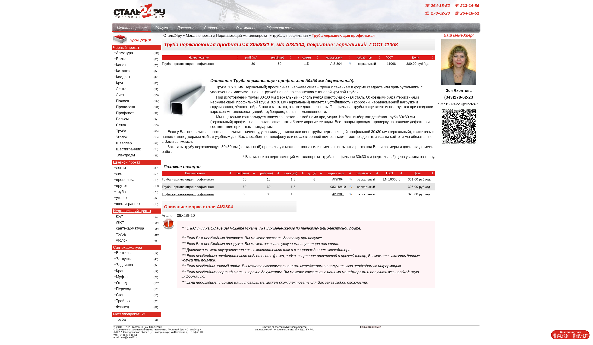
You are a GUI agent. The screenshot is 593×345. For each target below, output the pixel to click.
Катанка (123, 71)
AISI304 (336, 63)
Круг (119, 83)
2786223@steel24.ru (464, 104)
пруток (121, 186)
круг (119, 216)
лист (120, 174)
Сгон (120, 295)
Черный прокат (126, 48)
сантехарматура (130, 228)
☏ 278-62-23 (438, 13)
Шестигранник (128, 149)
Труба (121, 131)
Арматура (124, 53)
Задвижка (124, 265)
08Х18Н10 (338, 187)
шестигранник (128, 204)
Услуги (162, 28)
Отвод (121, 283)
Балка (121, 59)
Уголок (121, 137)
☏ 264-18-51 (466, 13)
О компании (246, 28)
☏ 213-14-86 (466, 5)
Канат (121, 65)
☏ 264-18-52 (438, 5)
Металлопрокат (132, 28)
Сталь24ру (172, 35)
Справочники (215, 28)
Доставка (186, 28)
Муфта (122, 277)
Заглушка (124, 259)
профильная (297, 35)
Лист (120, 95)
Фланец (122, 307)
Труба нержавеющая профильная (188, 179)
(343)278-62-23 (458, 97)
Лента (121, 89)
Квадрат (123, 77)
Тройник (123, 301)
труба (121, 192)
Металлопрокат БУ (129, 314)
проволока (125, 180)
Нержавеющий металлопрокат (242, 35)
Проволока (125, 107)
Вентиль (123, 253)
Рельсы (122, 119)
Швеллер (124, 143)
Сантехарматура (127, 247)
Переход (123, 289)
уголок (121, 198)
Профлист (125, 113)
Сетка (121, 125)
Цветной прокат (126, 162)
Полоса (122, 101)
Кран (120, 271)
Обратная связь (280, 28)
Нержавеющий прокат (132, 211)
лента (121, 168)
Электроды (125, 155)
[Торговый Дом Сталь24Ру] (139, 21)
